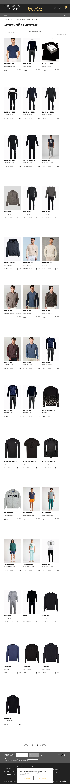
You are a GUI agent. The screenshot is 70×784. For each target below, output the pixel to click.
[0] (65, 8)
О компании (35, 767)
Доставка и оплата (47, 755)
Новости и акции (53, 772)
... (30, 745)
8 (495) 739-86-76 (13, 6)
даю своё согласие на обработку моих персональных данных (21, 759)
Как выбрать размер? (35, 32)
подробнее (23, 774)
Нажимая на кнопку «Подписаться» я (21, 759)
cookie (35, 771)
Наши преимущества (54, 769)
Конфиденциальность (54, 775)
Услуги (50, 767)
